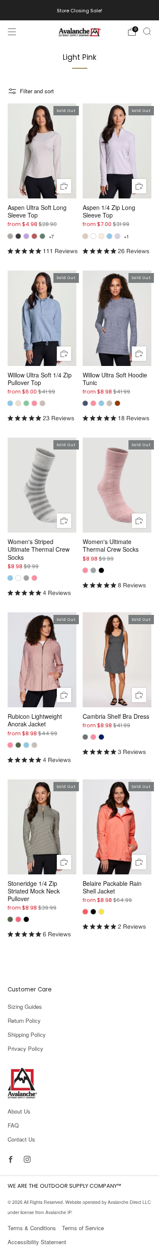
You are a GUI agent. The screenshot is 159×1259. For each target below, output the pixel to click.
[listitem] (79, 10)
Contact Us (21, 1139)
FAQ (13, 1125)
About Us (19, 1111)
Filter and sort (37, 91)
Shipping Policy (27, 1034)
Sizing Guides (25, 1006)
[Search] (147, 31)
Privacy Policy (25, 1048)
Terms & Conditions (32, 1228)
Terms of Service (83, 1228)
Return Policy (24, 1020)
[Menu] (12, 32)
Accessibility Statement (37, 1242)
